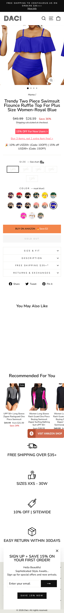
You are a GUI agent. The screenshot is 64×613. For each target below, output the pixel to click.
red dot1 (19, 195)
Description (32, 258)
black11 (27, 195)
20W (51, 169)
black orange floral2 (27, 205)
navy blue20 (40, 215)
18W (38, 169)
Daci (26, 610)
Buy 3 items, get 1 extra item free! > (32, 138)
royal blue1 (53, 205)
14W (13, 169)
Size (30, 161)
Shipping (20, 122)
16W (26, 169)
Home (31, 94)
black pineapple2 (36, 195)
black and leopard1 (10, 205)
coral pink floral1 (36, 205)
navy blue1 (19, 205)
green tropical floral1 (53, 195)
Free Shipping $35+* (32, 265)
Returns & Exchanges (31, 272)
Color (32, 188)
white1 (32, 215)
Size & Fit (32, 250)
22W (32, 178)
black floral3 (10, 195)
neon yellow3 (44, 195)
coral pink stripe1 (44, 205)
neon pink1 (23, 215)
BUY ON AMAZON (31, 228)
